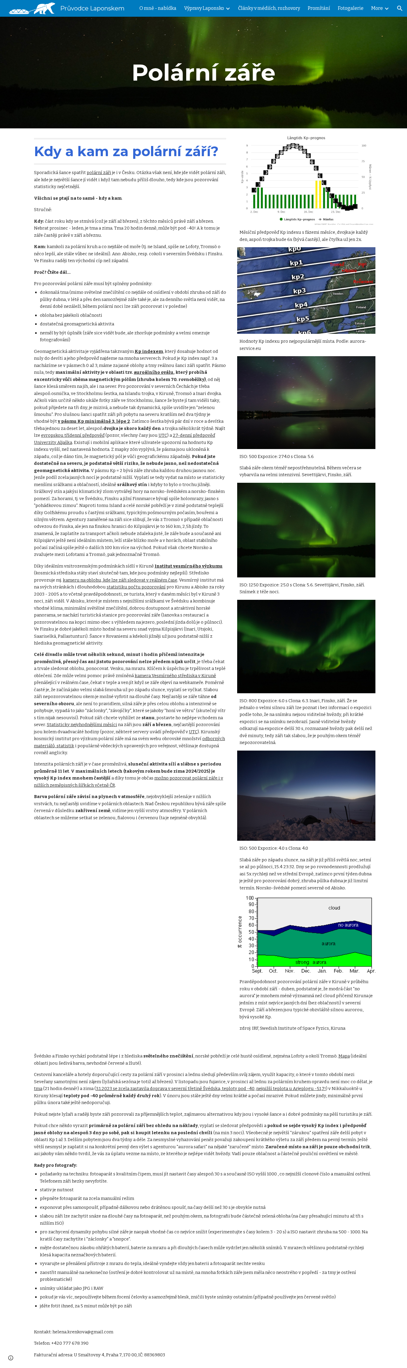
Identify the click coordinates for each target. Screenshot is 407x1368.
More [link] (377, 8)
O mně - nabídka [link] (157, 8)
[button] (400, 8)
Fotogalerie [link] (350, 8)
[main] (203, 72)
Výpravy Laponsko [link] (204, 8)
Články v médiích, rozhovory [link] (269, 8)
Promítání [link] (319, 8)
